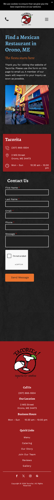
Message (10, 234)
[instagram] (30, 476)
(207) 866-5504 (20, 147)
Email (8, 210)
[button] (47, 19)
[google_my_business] (37, 476)
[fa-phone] (6, 20)
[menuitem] (27, 437)
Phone (8, 222)
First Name (11, 187)
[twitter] (23, 476)
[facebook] (17, 476)
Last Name (11, 199)
